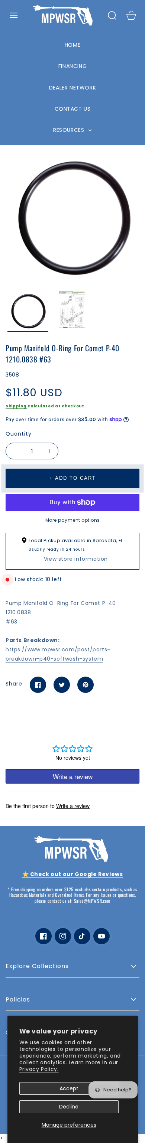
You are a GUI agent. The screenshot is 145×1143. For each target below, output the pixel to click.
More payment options (72, 520)
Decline (68, 1106)
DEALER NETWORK (72, 87)
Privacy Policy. (39, 1069)
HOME (72, 45)
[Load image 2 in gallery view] (72, 311)
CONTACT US (73, 109)
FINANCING (72, 66)
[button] (14, 15)
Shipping (16, 406)
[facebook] (43, 936)
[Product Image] (72, 217)
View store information (76, 559)
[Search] (112, 15)
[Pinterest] (85, 685)
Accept (68, 1088)
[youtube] (101, 936)
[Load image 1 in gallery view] (27, 311)
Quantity (19, 433)
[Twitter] (62, 685)
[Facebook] (38, 685)
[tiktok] (82, 936)
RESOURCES (69, 130)
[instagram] (63, 936)
